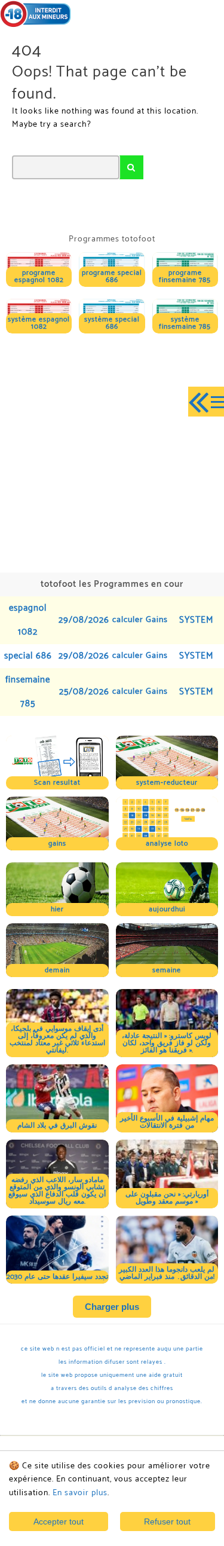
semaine (166, 970)
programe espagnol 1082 (39, 276)
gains (57, 843)
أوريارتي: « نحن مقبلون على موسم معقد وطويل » (166, 1198)
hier (57, 909)
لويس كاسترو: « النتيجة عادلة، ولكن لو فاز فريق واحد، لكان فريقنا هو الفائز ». (166, 1043)
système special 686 (112, 323)
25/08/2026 (84, 691)
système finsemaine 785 (185, 323)
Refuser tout (167, 1521)
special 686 (28, 655)
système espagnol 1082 (39, 323)
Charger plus (112, 1307)
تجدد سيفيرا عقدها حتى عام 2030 (57, 1276)
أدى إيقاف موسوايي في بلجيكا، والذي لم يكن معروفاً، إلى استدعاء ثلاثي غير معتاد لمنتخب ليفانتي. (57, 1039)
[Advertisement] (112, 451)
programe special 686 (112, 276)
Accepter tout (58, 1521)
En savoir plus (80, 1493)
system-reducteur (167, 782)
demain (57, 970)
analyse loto (167, 843)
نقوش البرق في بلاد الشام (57, 1125)
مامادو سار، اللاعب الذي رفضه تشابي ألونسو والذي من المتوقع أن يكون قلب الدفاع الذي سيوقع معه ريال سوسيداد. (57, 1190)
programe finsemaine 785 (185, 276)
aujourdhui (167, 909)
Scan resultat (57, 782)
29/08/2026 (84, 620)
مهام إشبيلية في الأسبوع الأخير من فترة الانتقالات (167, 1122)
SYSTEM (196, 620)
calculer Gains (140, 620)
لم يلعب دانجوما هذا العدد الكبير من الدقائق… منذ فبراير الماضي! (166, 1273)
